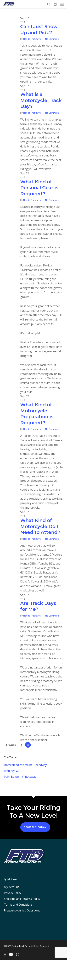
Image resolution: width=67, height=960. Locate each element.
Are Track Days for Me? (38, 606)
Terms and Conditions (18, 904)
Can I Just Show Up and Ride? (39, 29)
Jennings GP (12, 771)
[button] (62, 4)
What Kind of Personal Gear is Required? (39, 188)
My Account (11, 887)
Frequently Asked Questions (22, 910)
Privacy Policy (12, 893)
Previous (11, 744)
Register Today (35, 827)
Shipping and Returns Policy (22, 899)
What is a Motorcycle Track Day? (41, 100)
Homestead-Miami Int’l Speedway (25, 765)
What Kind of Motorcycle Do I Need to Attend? (40, 526)
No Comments (52, 38)
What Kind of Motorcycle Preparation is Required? (36, 414)
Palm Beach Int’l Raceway (20, 776)
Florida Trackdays (32, 38)
